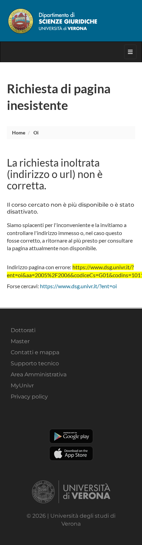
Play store (71, 436)
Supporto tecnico (35, 363)
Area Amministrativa (39, 374)
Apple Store (71, 453)
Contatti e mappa (35, 352)
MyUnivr (22, 385)
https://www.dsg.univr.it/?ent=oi (78, 286)
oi (36, 132)
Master (20, 341)
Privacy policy (29, 396)
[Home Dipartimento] (71, 20)
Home (18, 132)
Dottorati (23, 330)
